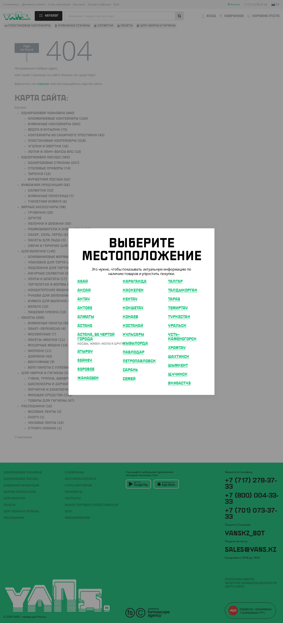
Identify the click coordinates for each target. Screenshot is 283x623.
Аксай (84, 290)
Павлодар (133, 352)
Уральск (177, 325)
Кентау (130, 299)
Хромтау (177, 348)
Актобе (84, 308)
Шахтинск (178, 356)
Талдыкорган (182, 290)
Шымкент (178, 365)
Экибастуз (179, 383)
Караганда (135, 281)
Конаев (130, 317)
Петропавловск (139, 361)
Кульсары (133, 334)
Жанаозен (88, 378)
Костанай (133, 325)
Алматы (85, 317)
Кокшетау (133, 308)
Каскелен (133, 290)
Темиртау (178, 308)
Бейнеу (84, 360)
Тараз (174, 299)
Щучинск (177, 374)
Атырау (85, 351)
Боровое (85, 369)
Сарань (130, 370)
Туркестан (179, 317)
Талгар (175, 281)
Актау (83, 299)
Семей (129, 379)
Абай (82, 281)
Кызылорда (135, 343)
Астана (84, 325)
